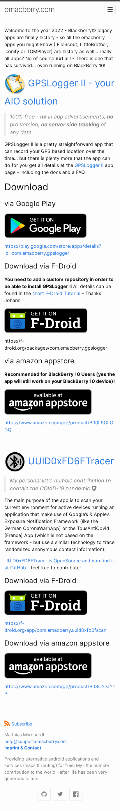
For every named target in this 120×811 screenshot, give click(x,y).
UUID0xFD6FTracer (69, 461)
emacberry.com (29, 9)
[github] (44, 794)
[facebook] (75, 794)
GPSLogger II (89, 165)
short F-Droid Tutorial (56, 293)
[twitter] (60, 794)
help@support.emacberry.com (35, 741)
